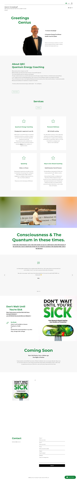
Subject (40, 451)
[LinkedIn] (70, 7)
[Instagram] (68, 7)
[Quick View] (21, 390)
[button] (71, 3)
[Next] (72, 275)
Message (41, 455)
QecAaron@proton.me (16, 441)
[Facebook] (71, 7)
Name (40, 438)
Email (40, 442)
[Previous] (4, 275)
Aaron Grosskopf (11, 7)
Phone (40, 446)
